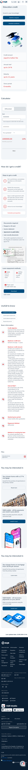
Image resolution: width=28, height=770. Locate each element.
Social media (4, 695)
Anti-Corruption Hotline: (7, 721)
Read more (14, 488)
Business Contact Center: (20, 672)
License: (3, 744)
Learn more (14, 575)
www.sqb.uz (4, 757)
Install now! (14, 608)
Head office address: (6, 733)
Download (14, 291)
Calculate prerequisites (14, 213)
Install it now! (14, 521)
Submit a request (14, 17)
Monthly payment (7, 141)
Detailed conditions (14, 23)
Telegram (13, 698)
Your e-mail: (4, 739)
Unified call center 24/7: (7, 672)
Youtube (14, 700)
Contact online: (5, 684)
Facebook (5, 698)
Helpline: (3, 716)
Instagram (5, 700)
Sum (3, 114)
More (14, 151)
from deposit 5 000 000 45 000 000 (13, 121)
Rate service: (4, 690)
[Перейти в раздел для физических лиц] (3, 1)
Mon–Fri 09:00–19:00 (19, 677)
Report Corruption (14, 727)
